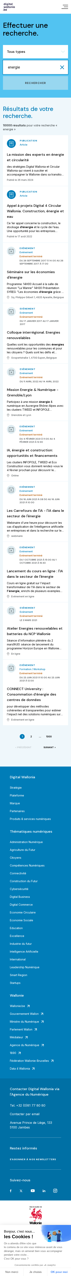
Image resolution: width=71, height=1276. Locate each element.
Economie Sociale (21, 920)
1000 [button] (49, 736)
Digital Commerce (21, 904)
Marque (15, 803)
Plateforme (17, 795)
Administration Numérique (26, 842)
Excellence (17, 936)
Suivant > (50, 747)
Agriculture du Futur (22, 849)
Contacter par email (24, 1114)
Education (16, 928)
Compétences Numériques (27, 865)
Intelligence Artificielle (24, 951)
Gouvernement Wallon (24, 1013)
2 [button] (31, 736)
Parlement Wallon (21, 1029)
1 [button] (22, 736)
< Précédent (23, 747)
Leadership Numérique (24, 967)
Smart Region (18, 975)
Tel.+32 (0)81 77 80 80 (27, 1105)
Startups (15, 982)
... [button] (40, 736)
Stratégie (16, 787)
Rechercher (35, 83)
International (18, 959)
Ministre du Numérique (24, 1021)
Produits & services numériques (30, 819)
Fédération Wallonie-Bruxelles (29, 1060)
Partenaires (17, 811)
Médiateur (16, 1037)
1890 (13, 1053)
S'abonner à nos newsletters (33, 1159)
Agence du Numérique (24, 1045)
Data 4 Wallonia (20, 1068)
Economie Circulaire (23, 912)
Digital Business (20, 896)
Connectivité (18, 873)
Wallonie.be (17, 1006)
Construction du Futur (24, 881)
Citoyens (15, 857)
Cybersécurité (19, 889)
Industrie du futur (21, 943)
